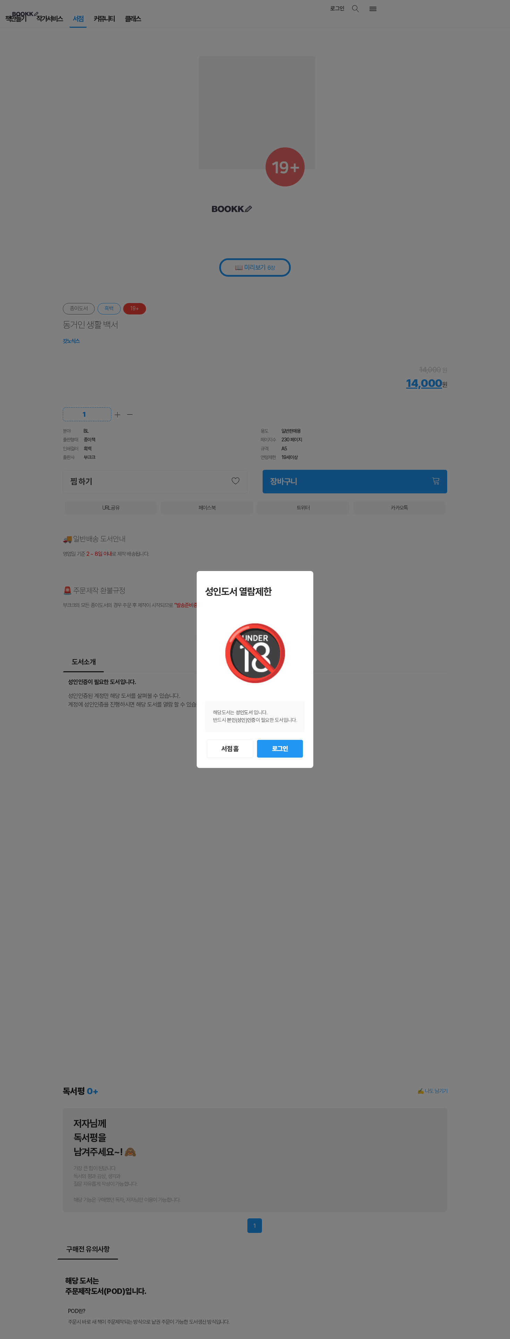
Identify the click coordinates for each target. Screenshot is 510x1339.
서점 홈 (229, 749)
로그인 (280, 749)
